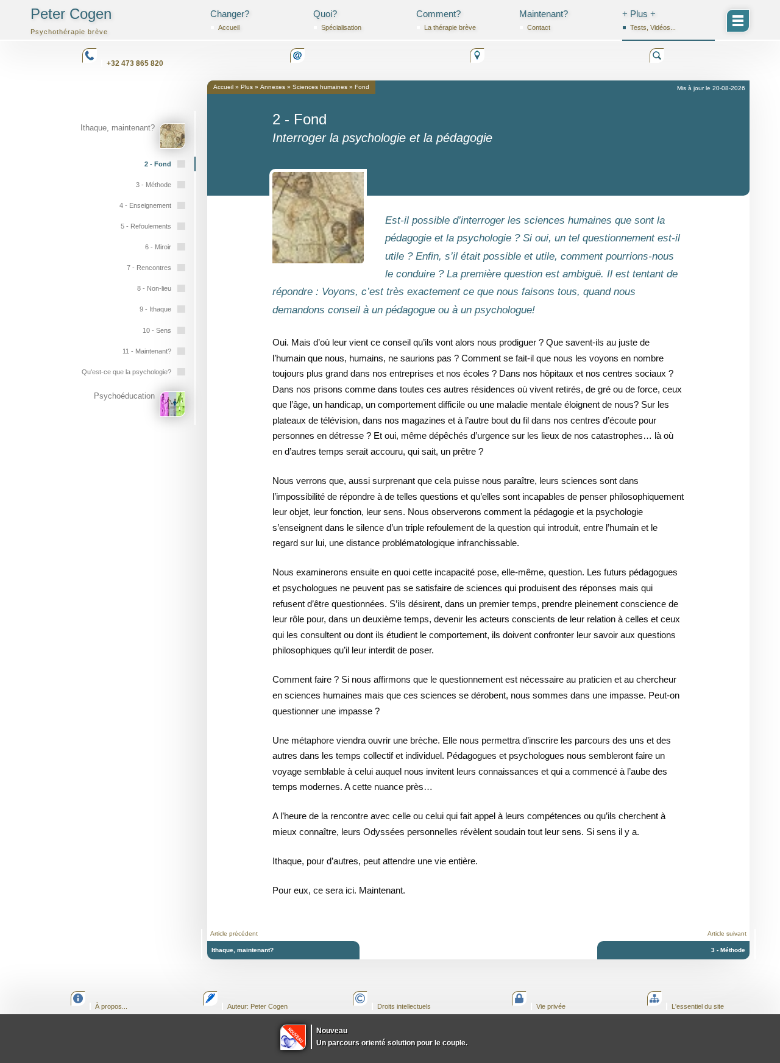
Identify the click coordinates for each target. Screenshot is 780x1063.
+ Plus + (649, 20)
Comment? (446, 20)
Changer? (229, 20)
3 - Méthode (728, 950)
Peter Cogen (71, 20)
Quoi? (337, 20)
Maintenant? (543, 20)
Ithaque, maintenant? (242, 950)
